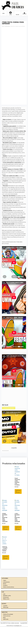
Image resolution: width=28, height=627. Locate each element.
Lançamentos (7, 26)
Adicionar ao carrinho (18, 491)
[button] (3, 12)
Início (3, 26)
